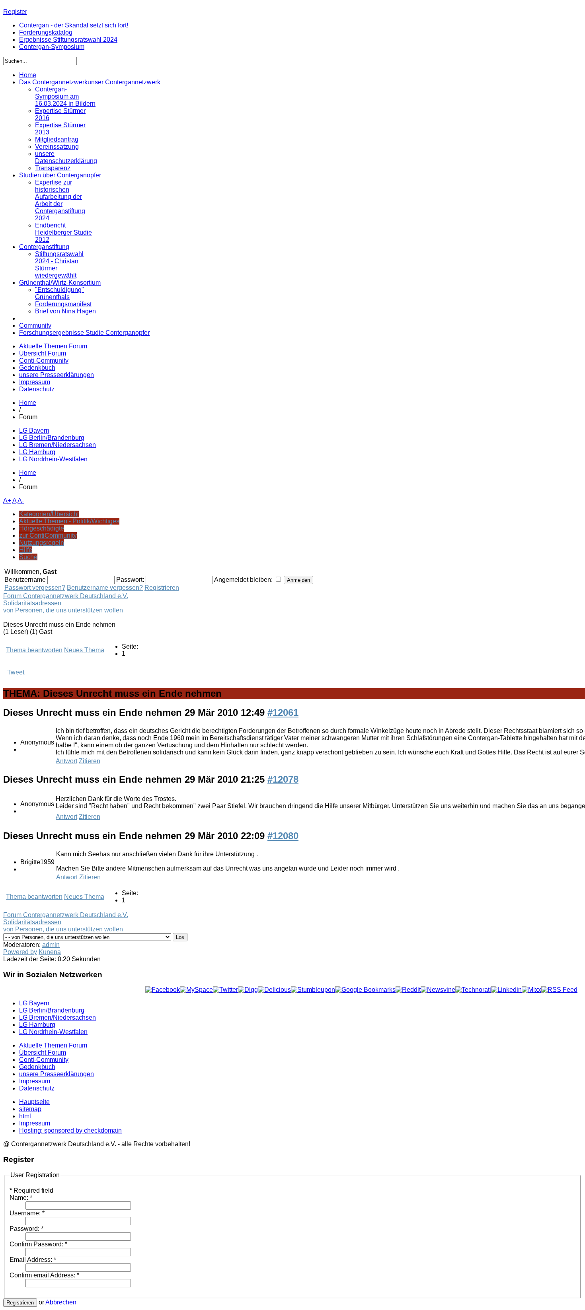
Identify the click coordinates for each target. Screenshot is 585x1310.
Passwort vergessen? (34, 587)
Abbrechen (60, 1302)
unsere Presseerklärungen (56, 374)
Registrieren (161, 587)
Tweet (15, 672)
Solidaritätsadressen (32, 603)
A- (21, 500)
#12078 (282, 779)
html (25, 1116)
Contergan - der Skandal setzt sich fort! (73, 25)
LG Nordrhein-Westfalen (53, 459)
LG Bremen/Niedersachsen (57, 444)
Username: (27, 1213)
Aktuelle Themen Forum (53, 346)
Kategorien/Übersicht (49, 514)
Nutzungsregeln (41, 542)
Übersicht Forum (42, 353)
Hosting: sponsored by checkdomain (70, 1130)
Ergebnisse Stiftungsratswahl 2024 (68, 39)
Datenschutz (37, 389)
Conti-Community (43, 360)
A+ (7, 500)
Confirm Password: (38, 1244)
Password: (26, 1228)
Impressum (34, 382)
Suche (28, 557)
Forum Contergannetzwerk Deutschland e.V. (65, 596)
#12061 (282, 712)
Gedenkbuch (37, 367)
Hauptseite (34, 1101)
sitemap (30, 1109)
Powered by (20, 951)
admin (51, 944)
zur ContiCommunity (48, 535)
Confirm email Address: (44, 1275)
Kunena (50, 951)
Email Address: (33, 1259)
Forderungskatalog (45, 32)
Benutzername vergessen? (105, 587)
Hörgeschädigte (41, 528)
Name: (21, 1197)
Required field (31, 1190)
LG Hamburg (37, 452)
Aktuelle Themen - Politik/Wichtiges (69, 521)
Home (27, 402)
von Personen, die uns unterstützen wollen (63, 610)
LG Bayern (34, 430)
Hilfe (25, 549)
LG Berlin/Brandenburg (51, 437)
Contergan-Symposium (51, 46)
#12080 (282, 835)
